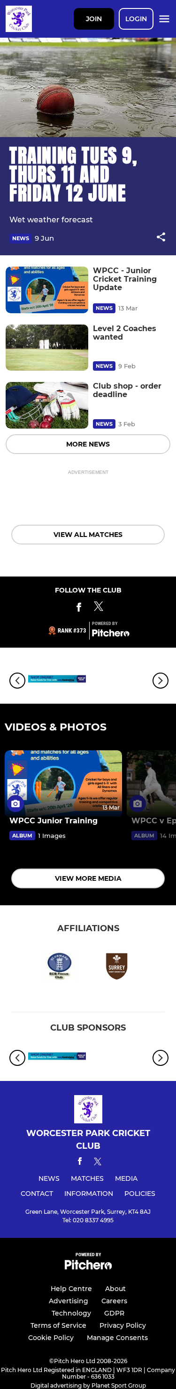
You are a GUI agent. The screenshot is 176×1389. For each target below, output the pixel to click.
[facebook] (79, 1162)
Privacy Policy (122, 1325)
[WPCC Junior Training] (63, 783)
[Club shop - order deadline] (47, 405)
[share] (161, 237)
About (115, 1288)
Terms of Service (58, 1325)
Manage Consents (117, 1337)
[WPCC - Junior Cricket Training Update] (47, 290)
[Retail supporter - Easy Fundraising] (57, 680)
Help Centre (71, 1288)
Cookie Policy (51, 1337)
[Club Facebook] (78, 608)
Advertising (68, 1301)
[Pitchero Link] (111, 634)
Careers (114, 1301)
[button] (161, 238)
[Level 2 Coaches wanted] (47, 348)
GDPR (114, 1313)
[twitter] (97, 1163)
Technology (71, 1313)
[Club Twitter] (98, 608)
